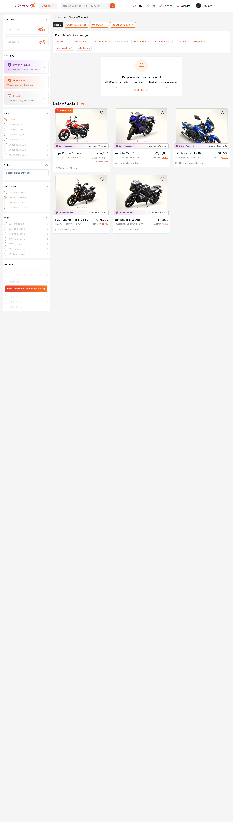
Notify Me (139, 90)
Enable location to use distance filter (24, 288)
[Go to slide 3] (82, 141)
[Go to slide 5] (86, 141)
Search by (83, 5)
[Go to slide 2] (79, 141)
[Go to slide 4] (84, 141)
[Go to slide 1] (77, 141)
